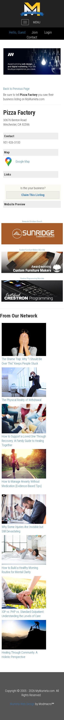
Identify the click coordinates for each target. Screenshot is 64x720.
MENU (36, 22)
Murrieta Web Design (22, 704)
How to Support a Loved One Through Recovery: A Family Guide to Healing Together (24, 441)
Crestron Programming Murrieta (32, 278)
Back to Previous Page (16, 88)
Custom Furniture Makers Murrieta (32, 250)
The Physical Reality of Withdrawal (21, 400)
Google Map (23, 161)
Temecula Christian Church (32, 221)
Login (48, 32)
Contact (32, 37)
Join (35, 32)
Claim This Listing (32, 195)
